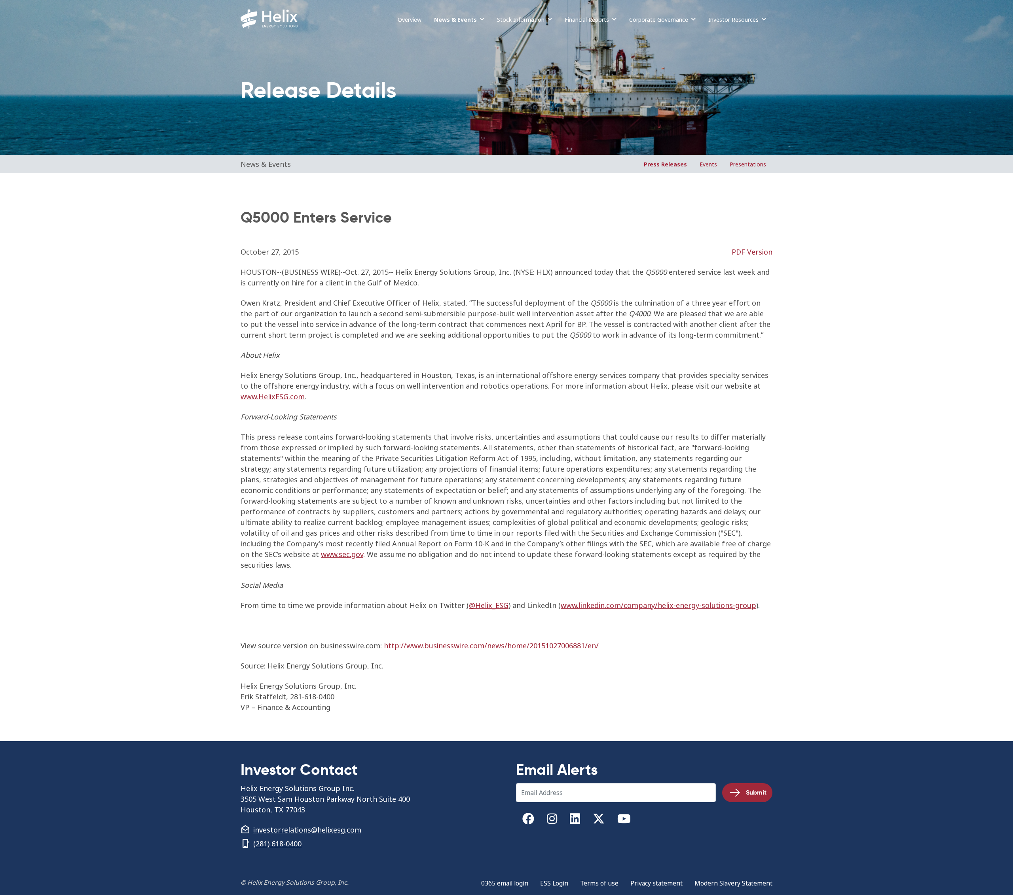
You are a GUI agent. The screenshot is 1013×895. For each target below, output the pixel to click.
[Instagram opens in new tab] (552, 820)
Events (708, 164)
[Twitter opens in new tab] (598, 820)
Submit (756, 792)
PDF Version (752, 252)
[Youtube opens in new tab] (624, 820)
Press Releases (665, 164)
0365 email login (504, 883)
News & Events (455, 19)
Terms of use (599, 883)
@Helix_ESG (488, 605)
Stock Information (520, 19)
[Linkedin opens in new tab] (574, 820)
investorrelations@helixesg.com (307, 830)
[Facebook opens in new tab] (528, 820)
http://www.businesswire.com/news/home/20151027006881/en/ (491, 645)
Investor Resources (733, 19)
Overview (409, 19)
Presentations (748, 164)
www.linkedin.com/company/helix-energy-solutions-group (658, 605)
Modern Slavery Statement (733, 883)
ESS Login (554, 883)
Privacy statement (656, 883)
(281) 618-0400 (277, 843)
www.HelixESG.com (273, 396)
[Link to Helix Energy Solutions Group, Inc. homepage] (271, 19)
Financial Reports (587, 19)
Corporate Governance (658, 19)
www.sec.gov (342, 554)
